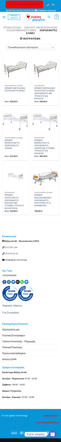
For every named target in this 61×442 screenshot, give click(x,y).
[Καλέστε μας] (22, 282)
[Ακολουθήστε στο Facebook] (4, 282)
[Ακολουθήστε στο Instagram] (9, 282)
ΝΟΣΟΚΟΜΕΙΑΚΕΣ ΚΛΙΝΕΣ (21, 30)
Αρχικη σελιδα (12, 27)
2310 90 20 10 (11, 253)
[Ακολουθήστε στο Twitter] (13, 282)
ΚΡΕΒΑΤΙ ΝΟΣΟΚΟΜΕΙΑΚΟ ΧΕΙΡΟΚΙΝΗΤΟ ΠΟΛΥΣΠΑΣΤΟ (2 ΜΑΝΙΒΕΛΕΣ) (42, 200)
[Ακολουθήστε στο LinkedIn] (26, 282)
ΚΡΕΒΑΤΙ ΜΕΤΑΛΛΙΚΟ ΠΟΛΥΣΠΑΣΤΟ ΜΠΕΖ (15, 89)
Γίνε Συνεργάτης (10, 312)
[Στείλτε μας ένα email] (18, 282)
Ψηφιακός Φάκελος (12, 305)
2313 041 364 (10, 247)
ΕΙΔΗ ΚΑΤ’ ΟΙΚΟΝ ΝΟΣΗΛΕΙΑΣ (41, 27)
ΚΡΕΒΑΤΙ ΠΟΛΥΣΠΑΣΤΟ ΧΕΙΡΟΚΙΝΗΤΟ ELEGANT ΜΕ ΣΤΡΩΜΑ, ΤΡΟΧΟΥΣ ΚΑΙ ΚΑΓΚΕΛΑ (14, 201)
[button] (4, 17)
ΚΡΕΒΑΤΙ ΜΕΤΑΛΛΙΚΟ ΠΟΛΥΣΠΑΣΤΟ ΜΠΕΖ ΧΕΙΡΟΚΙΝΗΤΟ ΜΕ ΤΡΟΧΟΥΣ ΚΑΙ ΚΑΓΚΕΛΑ (44, 93)
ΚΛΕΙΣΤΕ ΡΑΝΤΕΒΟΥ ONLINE (24, 4)
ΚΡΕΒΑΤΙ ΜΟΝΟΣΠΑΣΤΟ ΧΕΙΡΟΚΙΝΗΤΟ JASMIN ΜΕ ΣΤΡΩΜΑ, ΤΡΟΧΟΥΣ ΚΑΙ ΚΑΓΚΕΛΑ (44, 147)
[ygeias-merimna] (33, 17)
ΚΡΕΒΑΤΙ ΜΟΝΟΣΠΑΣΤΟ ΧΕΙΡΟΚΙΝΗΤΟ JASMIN (12, 144)
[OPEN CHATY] (53, 434)
